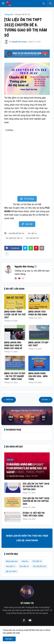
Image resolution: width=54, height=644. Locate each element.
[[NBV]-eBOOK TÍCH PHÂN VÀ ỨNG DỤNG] (39, 301)
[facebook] (16, 278)
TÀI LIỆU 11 (10, 566)
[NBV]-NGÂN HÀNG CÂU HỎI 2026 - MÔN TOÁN (37, 376)
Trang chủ (8, 14)
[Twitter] (25, 248)
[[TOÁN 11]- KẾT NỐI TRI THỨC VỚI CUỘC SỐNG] (12, 517)
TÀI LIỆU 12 (32, 233)
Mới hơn (9, 399)
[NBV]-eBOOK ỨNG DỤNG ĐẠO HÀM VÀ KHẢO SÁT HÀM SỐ (13, 345)
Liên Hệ (28, 224)
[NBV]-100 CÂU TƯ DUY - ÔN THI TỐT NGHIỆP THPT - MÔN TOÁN (14, 376)
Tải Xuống (29, 198)
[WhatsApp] (30, 248)
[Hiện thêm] (6, 253)
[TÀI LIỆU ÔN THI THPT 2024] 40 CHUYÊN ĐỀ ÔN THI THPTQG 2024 (36, 486)
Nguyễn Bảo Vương (24, 266)
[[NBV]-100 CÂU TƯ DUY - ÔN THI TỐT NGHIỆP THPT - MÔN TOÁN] (15, 363)
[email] (23, 278)
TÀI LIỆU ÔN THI (32, 238)
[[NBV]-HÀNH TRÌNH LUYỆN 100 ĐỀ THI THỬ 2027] (15, 301)
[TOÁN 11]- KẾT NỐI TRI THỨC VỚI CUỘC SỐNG (33, 514)
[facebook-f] (24, 620)
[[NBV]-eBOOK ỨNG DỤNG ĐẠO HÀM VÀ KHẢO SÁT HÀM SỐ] (15, 332)
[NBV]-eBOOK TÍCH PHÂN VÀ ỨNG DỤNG (37, 313)
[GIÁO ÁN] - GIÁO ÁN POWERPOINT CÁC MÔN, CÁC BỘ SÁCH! (26, 468)
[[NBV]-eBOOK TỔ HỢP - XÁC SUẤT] (39, 332)
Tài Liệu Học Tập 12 (14, 238)
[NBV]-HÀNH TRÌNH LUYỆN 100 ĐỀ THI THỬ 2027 (14, 314)
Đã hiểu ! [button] (9, 639)
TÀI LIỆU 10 (36, 561)
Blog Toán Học (11, 561)
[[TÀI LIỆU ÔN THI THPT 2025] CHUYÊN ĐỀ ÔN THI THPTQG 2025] (12, 502)
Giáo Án (25, 561)
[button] (3, 3)
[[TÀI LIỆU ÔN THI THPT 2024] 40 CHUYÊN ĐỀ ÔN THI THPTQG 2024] (12, 487)
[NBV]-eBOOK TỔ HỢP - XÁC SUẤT (39, 344)
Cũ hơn (45, 399)
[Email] (41, 248)
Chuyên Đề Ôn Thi (22, 14)
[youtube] (19, 278)
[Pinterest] (36, 248)
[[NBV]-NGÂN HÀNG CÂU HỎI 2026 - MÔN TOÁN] (39, 363)
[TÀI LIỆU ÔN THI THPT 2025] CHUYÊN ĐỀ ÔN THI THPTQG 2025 (36, 501)
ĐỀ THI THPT (11, 571)
